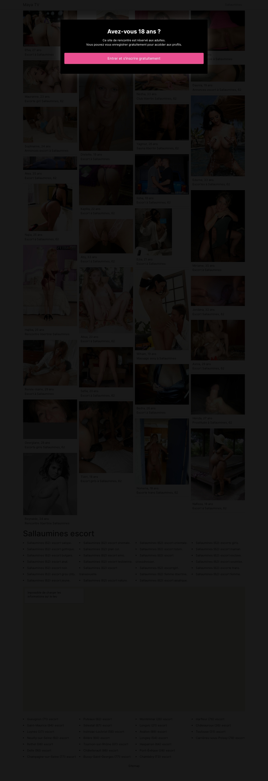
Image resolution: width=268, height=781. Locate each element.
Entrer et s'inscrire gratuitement (134, 58)
